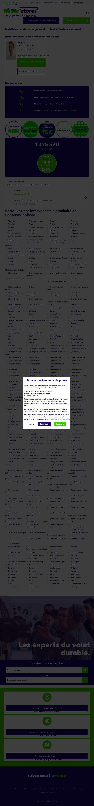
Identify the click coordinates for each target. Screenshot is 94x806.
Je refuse (32, 424)
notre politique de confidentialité (58, 419)
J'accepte (60, 424)
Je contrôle (45, 424)
